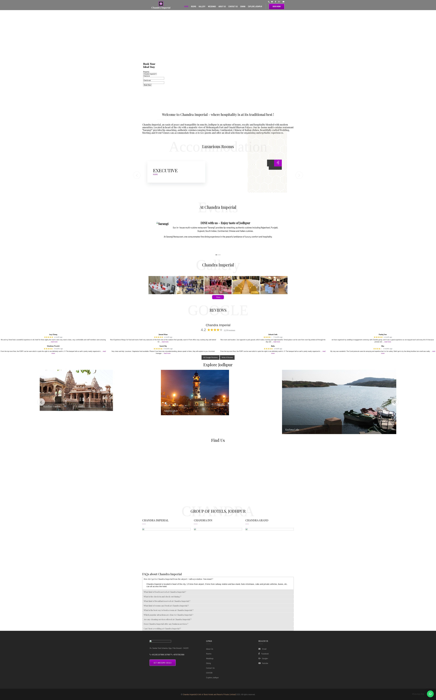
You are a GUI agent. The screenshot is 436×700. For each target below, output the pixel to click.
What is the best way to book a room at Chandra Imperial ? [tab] (168, 610)
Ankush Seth (272, 334)
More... (218, 297)
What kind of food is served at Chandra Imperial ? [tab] (165, 592)
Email (264, 649)
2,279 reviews (229, 330)
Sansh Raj (163, 346)
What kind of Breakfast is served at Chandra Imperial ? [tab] (167, 601)
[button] (216, 254)
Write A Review (227, 358)
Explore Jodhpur (212, 677)
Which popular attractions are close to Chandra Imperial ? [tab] (168, 615)
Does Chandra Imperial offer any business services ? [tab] (166, 624)
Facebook (265, 653)
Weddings (209, 658)
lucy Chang (53, 334)
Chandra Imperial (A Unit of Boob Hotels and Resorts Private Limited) (209, 694)
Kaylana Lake (171, 429)
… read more (53, 342)
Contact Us (210, 668)
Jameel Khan (163, 334)
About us (209, 649)
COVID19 (209, 672)
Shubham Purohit (53, 346)
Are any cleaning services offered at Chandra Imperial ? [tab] (167, 619)
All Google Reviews (210, 358)
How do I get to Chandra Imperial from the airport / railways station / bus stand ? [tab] (178, 579)
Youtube (265, 663)
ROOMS (155, 174)
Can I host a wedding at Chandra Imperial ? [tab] (162, 628)
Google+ (265, 658)
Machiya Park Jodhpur (296, 406)
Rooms (208, 653)
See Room (264, 162)
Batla (273, 346)
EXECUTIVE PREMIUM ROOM (176, 170)
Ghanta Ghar (49, 410)
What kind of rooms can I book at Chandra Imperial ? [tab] (166, 605)
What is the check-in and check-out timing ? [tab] (162, 596)
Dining (208, 663)
